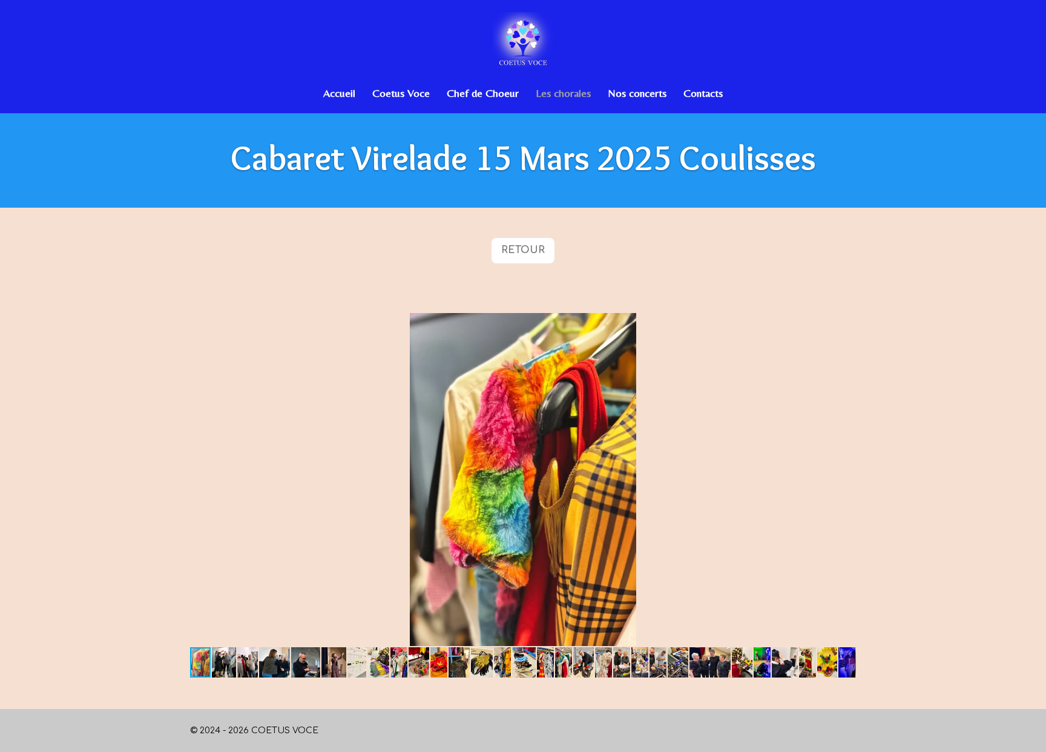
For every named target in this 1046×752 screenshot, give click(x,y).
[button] (845, 324)
